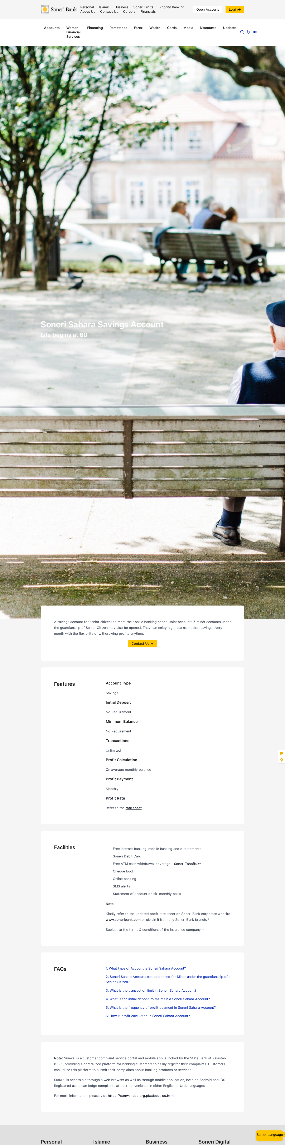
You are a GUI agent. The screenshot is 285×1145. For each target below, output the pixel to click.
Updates (230, 28)
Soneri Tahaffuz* (187, 864)
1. (146, 968)
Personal (87, 7)
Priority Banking (171, 7)
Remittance (118, 28)
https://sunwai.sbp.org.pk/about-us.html (141, 1096)
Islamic (104, 7)
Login (233, 9)
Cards (172, 28)
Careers (129, 11)
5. (161, 1007)
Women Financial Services (73, 32)
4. (158, 999)
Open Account (207, 9)
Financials (148, 11)
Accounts (52, 28)
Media (188, 28)
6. (148, 1016)
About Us (87, 11)
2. (168, 979)
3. (151, 990)
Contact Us (109, 11)
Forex (138, 28)
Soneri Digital (144, 7)
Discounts (208, 28)
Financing (95, 28)
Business (121, 7)
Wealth (154, 28)
